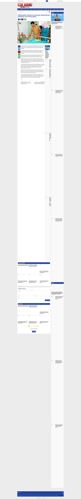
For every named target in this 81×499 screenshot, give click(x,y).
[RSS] (49, 11)
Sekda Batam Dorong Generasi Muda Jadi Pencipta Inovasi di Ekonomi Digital (47, 54)
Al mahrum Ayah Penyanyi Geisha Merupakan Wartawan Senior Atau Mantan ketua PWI (26, 82)
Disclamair (56, 495)
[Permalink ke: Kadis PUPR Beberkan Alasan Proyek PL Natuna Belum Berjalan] (45, 317)
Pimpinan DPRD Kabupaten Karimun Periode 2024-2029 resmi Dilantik (44, 272)
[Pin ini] (22, 19)
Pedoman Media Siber (31, 495)
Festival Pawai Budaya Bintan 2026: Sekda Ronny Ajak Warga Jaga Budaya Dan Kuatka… (57, 293)
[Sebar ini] (18, 19)
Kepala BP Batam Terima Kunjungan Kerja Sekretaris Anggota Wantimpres (33, 282)
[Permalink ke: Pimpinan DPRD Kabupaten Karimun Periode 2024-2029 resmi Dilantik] (45, 267)
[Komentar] (25, 19)
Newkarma (38, 497)
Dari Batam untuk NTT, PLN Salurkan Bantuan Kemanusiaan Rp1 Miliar (59, 155)
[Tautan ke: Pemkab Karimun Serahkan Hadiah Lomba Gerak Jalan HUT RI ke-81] (47, 164)
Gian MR (44, 497)
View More (34, 331)
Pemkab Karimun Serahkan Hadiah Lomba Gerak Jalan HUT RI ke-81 (50, 137)
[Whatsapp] (24, 19)
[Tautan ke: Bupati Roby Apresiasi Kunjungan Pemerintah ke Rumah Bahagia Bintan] (53, 455)
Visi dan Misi (53, 495)
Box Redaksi (25, 495)
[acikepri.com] (24, 5)
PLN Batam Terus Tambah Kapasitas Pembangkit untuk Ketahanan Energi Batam (33, 265)
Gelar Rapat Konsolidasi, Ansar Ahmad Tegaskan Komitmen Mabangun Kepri (23, 282)
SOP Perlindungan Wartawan (39, 495)
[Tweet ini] (20, 19)
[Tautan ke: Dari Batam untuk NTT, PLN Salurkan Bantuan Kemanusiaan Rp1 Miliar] (53, 185)
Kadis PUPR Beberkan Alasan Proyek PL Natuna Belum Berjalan (44, 282)
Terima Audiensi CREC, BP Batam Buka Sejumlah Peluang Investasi (23, 306)
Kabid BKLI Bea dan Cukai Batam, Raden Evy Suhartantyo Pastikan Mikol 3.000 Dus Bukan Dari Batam (39, 82)
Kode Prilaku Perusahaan (47, 495)
